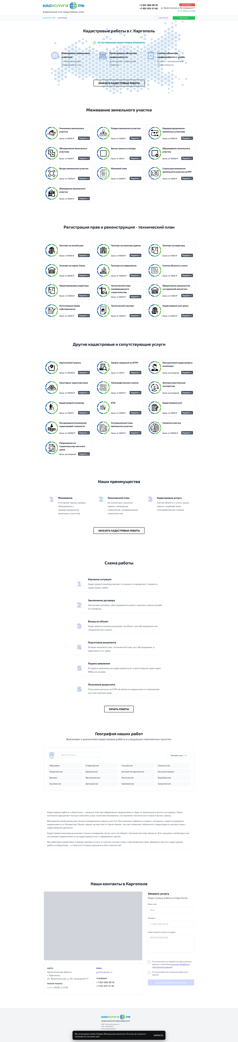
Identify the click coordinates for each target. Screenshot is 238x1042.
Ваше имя (152, 904)
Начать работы (119, 709)
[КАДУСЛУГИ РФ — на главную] (63, 5)
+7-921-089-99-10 (148, 5)
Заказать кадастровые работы (119, 83)
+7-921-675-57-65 (149, 8)
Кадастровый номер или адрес (162, 932)
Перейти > (84, 138)
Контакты (163, 18)
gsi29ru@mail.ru (104, 972)
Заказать (183, 18)
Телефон (151, 918)
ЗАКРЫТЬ (158, 1035)
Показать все (179, 755)
